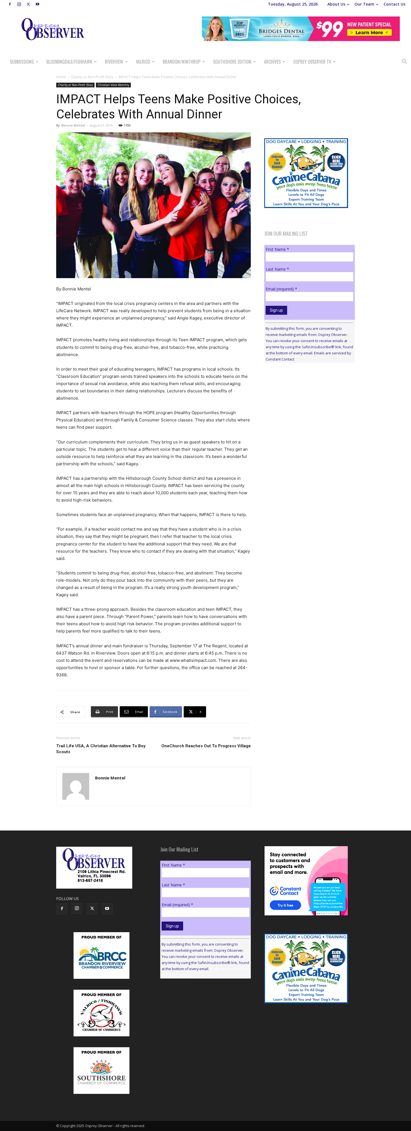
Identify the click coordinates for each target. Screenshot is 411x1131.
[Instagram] (19, 4)
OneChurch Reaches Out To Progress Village (206, 745)
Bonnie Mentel (73, 125)
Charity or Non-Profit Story (92, 77)
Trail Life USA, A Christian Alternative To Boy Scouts (101, 748)
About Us (336, 4)
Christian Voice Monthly (113, 85)
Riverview (114, 61)
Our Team (364, 4)
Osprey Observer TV (312, 61)
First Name (277, 249)
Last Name (277, 269)
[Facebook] (10, 4)
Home (61, 77)
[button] (404, 62)
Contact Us (394, 4)
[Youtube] (37, 4)
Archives (272, 61)
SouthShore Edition (232, 61)
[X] (28, 4)
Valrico (143, 61)
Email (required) (281, 289)
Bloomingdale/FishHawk (69, 61)
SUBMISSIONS (22, 61)
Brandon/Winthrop (181, 61)
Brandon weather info (306, 418)
